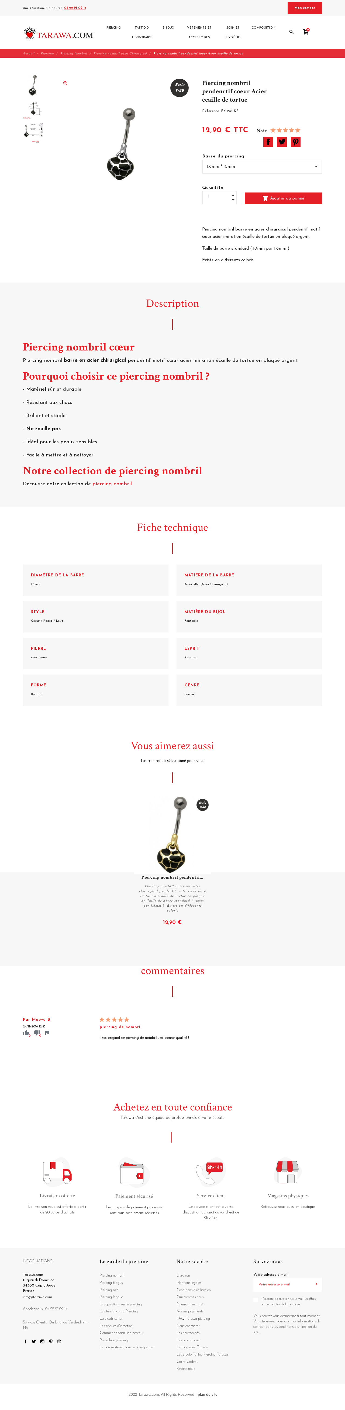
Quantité (213, 187)
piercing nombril (112, 484)
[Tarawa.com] (58, 32)
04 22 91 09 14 (75, 8)
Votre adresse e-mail (270, 1275)
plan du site (208, 1394)
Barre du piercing (223, 156)
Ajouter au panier (283, 198)
